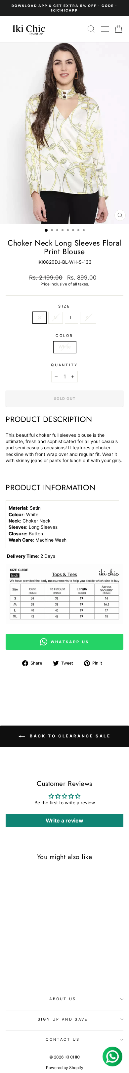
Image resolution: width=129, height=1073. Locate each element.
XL (88, 317)
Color (64, 335)
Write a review (64, 820)
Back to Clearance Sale (69, 735)
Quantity (64, 365)
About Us (62, 999)
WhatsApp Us (70, 642)
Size (64, 306)
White (65, 346)
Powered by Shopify (64, 1067)
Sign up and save (63, 1019)
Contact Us (63, 1039)
